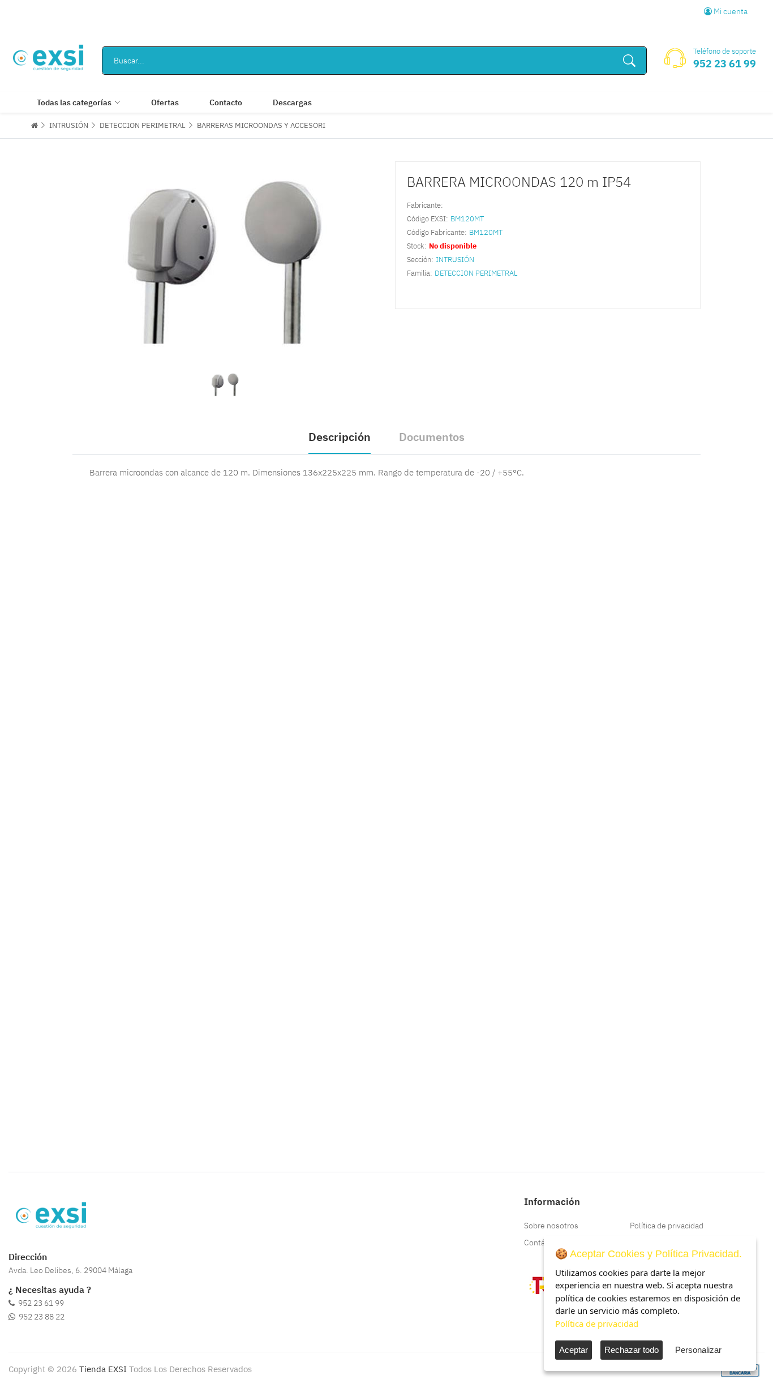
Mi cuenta (730, 11)
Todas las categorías (74, 102)
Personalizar (698, 1350)
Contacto (225, 102)
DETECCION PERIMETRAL (143, 125)
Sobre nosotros (551, 1225)
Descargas (292, 102)
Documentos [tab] (432, 436)
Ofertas (165, 102)
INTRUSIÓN (68, 125)
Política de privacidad (666, 1225)
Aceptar (573, 1350)
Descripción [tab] (339, 436)
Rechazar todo (631, 1350)
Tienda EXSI (103, 1369)
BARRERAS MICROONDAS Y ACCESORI (261, 125)
